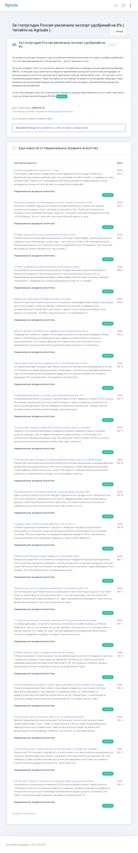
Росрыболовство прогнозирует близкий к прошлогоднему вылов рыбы (52, 491)
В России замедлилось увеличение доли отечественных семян (47, 266)
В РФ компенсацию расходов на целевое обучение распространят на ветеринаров (58, 459)
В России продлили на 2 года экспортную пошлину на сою (45, 234)
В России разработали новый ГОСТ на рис (36, 170)
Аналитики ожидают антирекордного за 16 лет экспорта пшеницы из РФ (53, 202)
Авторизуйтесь (44, 127)
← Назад (118, 31)
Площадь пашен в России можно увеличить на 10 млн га (44, 524)
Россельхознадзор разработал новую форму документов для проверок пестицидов (59, 684)
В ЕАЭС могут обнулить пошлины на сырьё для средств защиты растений (53, 781)
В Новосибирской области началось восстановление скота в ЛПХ (49, 395)
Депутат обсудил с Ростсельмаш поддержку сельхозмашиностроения (51, 331)
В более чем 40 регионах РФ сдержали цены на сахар (42, 299)
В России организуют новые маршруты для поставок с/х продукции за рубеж (55, 749)
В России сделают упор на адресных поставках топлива (44, 652)
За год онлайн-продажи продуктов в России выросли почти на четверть (52, 427)
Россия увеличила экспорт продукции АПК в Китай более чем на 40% (51, 363)
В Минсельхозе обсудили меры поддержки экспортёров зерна (47, 556)
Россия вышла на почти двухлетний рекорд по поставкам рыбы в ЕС (51, 588)
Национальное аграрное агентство (54, 111)
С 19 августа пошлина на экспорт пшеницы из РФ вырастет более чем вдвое (55, 620)
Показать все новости (24, 813)
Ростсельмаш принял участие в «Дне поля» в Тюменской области (49, 716)
